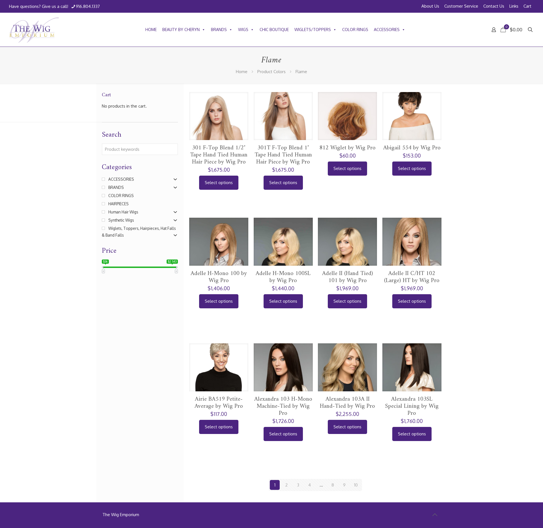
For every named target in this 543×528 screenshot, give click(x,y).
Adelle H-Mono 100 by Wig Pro (219, 277)
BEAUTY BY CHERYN (181, 29)
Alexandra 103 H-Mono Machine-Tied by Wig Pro (283, 406)
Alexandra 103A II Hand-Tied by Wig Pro (347, 402)
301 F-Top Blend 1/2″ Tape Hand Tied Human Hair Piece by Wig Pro (218, 155)
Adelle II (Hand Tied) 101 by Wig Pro (347, 277)
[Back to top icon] (435, 514)
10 (356, 485)
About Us (430, 6)
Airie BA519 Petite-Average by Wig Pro (219, 402)
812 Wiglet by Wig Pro (347, 148)
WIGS (243, 29)
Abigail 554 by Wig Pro (412, 148)
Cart (527, 6)
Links (513, 6)
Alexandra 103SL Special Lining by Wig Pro (412, 406)
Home (241, 71)
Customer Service (461, 6)
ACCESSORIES (387, 29)
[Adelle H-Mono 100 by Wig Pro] (218, 262)
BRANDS (219, 29)
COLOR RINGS (355, 29)
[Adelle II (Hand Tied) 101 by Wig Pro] (347, 262)
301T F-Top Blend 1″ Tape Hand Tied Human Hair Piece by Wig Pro (283, 155)
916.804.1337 (88, 6)
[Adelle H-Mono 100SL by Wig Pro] (283, 262)
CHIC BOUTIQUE (274, 29)
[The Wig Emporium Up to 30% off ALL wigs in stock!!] (34, 30)
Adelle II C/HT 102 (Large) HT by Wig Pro (411, 277)
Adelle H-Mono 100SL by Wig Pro (283, 277)
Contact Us (493, 6)
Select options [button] (219, 182)
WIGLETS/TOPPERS (312, 29)
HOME (151, 29)
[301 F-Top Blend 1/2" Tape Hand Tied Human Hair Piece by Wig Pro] (218, 133)
